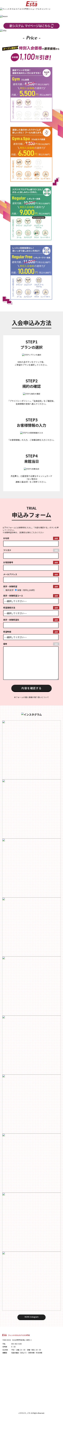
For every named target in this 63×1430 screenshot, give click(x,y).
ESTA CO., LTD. (25, 1413)
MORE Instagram (32, 1317)
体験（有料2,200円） (26, 590)
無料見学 (9, 590)
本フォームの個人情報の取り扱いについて (31, 697)
